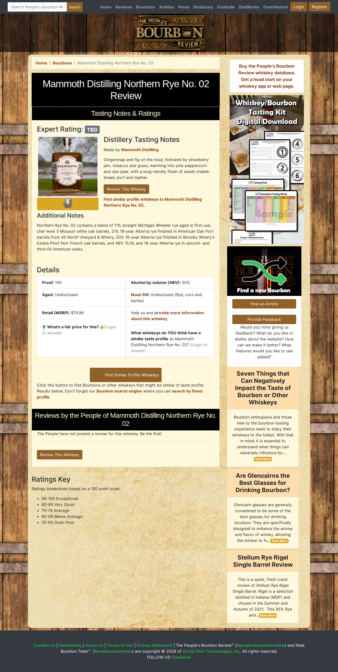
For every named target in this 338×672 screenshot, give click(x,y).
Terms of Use (120, 645)
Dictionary (203, 6)
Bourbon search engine (119, 391)
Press (183, 6)
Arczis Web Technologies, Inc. (212, 651)
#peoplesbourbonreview (261, 645)
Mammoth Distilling (140, 149)
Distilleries (249, 6)
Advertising (70, 645)
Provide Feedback (264, 319)
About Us (94, 645)
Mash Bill (139, 294)
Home (106, 6)
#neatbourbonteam (113, 651)
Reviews (124, 6)
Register (319, 6)
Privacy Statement (154, 645)
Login (298, 6)
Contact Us (44, 645)
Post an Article (264, 303)
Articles (166, 6)
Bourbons (145, 6)
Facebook (181, 657)
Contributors (275, 6)
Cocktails (226, 6)
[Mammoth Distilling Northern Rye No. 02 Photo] (68, 166)
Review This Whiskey (126, 189)
